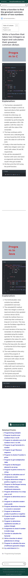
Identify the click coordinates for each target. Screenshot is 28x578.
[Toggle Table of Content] (15, 25)
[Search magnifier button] (26, 5)
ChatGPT (19, 574)
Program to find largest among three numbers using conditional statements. (15, 486)
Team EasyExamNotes (10, 18)
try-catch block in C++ (11, 548)
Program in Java (7, 30)
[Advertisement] (14, 193)
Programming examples (12, 433)
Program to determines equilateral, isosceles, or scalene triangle (12, 523)
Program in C (6, 28)
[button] (24, 64)
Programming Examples (12, 553)
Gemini (12, 574)
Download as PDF (18, 425)
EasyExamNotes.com (17, 1)
